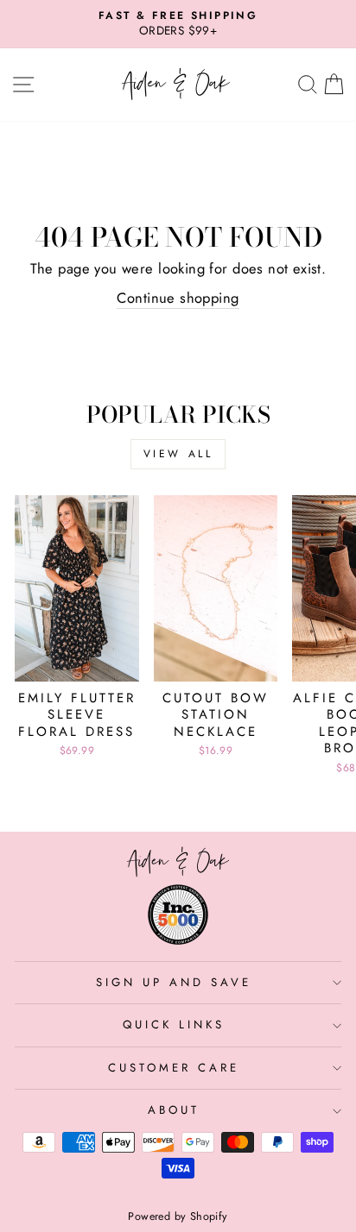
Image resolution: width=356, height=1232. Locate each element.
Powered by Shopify (177, 1216)
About (174, 1110)
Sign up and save (173, 982)
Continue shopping (177, 298)
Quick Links (174, 1024)
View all (178, 454)
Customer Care (173, 1067)
